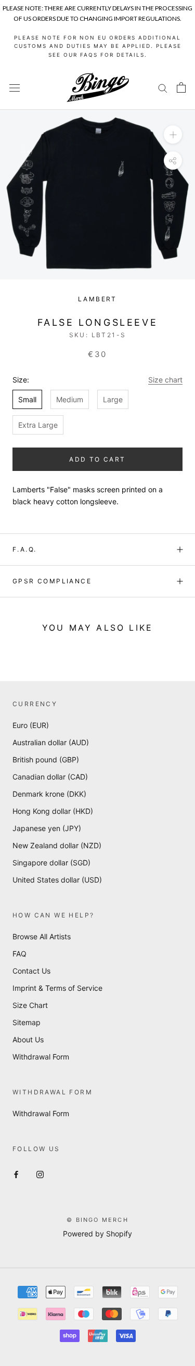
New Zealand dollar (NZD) (56, 845)
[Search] (162, 87)
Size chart (165, 379)
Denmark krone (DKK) (49, 793)
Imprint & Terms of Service (57, 988)
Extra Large (38, 424)
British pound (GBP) (45, 759)
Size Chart (30, 1005)
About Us (28, 1039)
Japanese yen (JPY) (46, 828)
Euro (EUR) (30, 725)
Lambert (97, 299)
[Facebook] (16, 1173)
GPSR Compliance (52, 581)
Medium (69, 399)
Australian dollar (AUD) (50, 742)
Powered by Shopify (97, 1233)
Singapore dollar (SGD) (51, 862)
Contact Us (31, 970)
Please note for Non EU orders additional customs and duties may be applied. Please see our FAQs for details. (97, 46)
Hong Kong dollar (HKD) (52, 811)
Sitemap (26, 1022)
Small (27, 399)
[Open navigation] (14, 88)
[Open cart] (181, 87)
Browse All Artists (41, 936)
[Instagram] (40, 1173)
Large (113, 399)
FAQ (19, 953)
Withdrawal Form (40, 1056)
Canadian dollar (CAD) (50, 776)
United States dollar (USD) (57, 879)
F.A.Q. (24, 549)
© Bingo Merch (97, 1219)
